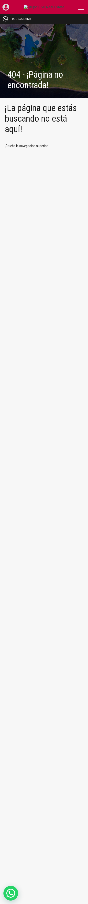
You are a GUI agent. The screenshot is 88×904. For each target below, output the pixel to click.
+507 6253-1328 (21, 19)
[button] (10, 893)
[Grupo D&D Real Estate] (44, 7)
